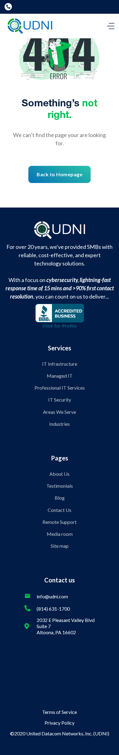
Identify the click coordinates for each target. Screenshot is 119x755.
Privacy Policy (59, 723)
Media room (60, 534)
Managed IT (60, 376)
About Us (59, 474)
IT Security (59, 399)
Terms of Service (59, 712)
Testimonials (59, 486)
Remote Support (59, 522)
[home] (28, 26)
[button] (110, 26)
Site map (60, 546)
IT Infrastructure (59, 364)
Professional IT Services (59, 388)
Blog (60, 498)
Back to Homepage (59, 174)
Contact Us (59, 510)
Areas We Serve (59, 412)
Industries (59, 424)
